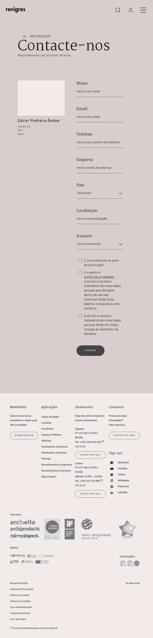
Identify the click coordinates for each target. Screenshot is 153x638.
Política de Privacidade (21, 589)
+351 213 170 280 (91, 481)
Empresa (84, 160)
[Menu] (143, 10)
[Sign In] (131, 10)
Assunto (84, 236)
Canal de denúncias (20, 613)
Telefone (84, 134)
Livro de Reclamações (21, 607)
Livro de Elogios (18, 619)
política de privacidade (99, 277)
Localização (87, 211)
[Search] (118, 10)
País (80, 185)
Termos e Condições (20, 601)
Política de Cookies (19, 595)
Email (81, 109)
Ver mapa (80, 446)
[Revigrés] (15, 10)
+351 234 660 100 (92, 442)
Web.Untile (134, 583)
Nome (82, 83)
